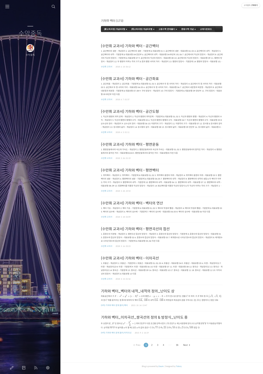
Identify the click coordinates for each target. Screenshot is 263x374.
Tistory (179, 366)
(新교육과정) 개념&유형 (114, 29)
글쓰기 (12, 368)
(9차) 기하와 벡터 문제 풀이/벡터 (114, 305)
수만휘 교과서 (106, 66)
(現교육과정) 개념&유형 (141, 29)
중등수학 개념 (187, 29)
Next (185, 345)
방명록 (24, 368)
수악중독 (30, 33)
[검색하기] (53, 6)
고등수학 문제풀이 (167, 29)
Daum (161, 366)
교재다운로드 (206, 29)
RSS (36, 368)
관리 (48, 368)
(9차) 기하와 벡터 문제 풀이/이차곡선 (116, 332)
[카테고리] (7, 7)
